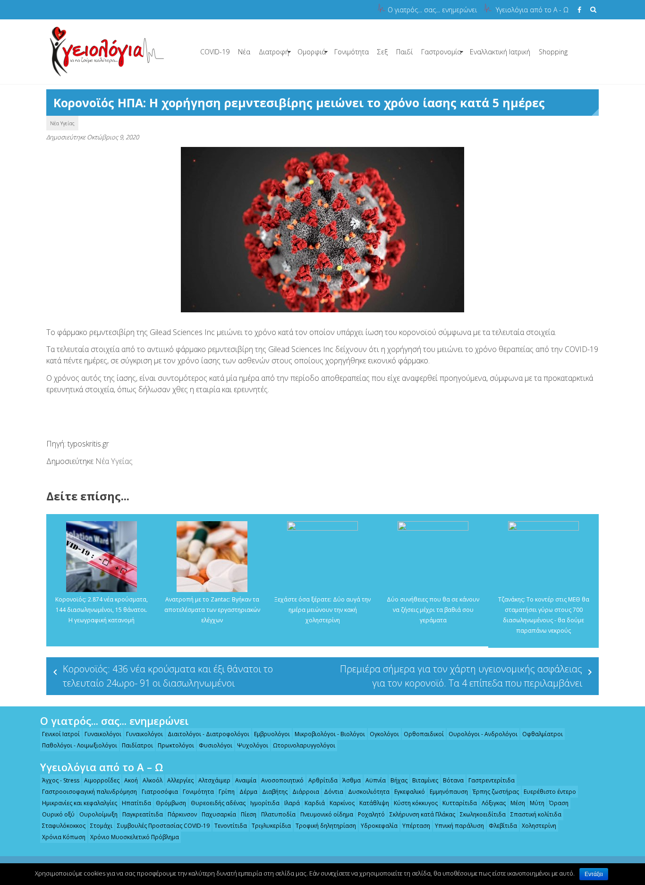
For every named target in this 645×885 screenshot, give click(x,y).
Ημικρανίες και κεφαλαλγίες (79, 803)
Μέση (517, 803)
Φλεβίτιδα (503, 826)
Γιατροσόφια (160, 792)
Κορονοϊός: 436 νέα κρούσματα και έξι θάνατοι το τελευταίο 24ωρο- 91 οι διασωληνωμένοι (168, 675)
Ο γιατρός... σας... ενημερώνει (432, 9)
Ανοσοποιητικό (282, 780)
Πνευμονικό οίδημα (326, 814)
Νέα (244, 51)
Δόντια (333, 792)
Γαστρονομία (441, 51)
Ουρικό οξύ (58, 814)
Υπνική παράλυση (459, 826)
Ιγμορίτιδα (265, 803)
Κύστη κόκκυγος (416, 803)
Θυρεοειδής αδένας (218, 803)
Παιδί (404, 51)
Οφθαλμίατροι (542, 734)
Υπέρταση (416, 826)
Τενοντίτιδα (230, 826)
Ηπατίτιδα (136, 803)
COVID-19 (214, 51)
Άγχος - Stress (60, 780)
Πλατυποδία (278, 814)
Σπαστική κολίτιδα (535, 814)
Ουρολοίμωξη (98, 814)
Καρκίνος (342, 803)
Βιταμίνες (425, 780)
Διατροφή (274, 51)
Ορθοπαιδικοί (424, 734)
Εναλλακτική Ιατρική (500, 51)
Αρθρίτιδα (323, 780)
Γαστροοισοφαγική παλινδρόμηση (89, 792)
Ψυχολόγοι (252, 745)
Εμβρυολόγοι (272, 734)
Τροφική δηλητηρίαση (326, 826)
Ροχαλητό (371, 814)
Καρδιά (315, 803)
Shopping (553, 51)
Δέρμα (248, 792)
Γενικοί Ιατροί (61, 734)
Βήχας (398, 780)
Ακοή (131, 780)
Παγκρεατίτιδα (142, 814)
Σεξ (382, 51)
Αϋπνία (375, 780)
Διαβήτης (275, 792)
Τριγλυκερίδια (271, 826)
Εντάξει (594, 874)
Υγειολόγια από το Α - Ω (532, 9)
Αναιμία (245, 780)
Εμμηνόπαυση (449, 792)
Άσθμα (351, 780)
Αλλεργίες (180, 780)
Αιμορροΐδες (101, 780)
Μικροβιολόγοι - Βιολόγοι (330, 734)
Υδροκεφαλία (379, 826)
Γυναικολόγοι (103, 734)
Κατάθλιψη (374, 803)
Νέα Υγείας (62, 123)
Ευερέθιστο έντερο (550, 792)
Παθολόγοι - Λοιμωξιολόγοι (79, 745)
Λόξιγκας (494, 803)
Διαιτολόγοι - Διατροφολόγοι (208, 734)
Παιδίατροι (137, 745)
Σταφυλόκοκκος (63, 826)
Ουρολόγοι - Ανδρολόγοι (483, 734)
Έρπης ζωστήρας (496, 792)
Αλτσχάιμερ (214, 780)
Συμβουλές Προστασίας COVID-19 (163, 826)
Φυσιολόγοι (215, 745)
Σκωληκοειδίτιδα (483, 814)
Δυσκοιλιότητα (369, 792)
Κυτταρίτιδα (459, 803)
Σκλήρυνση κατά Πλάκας (422, 814)
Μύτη (537, 803)
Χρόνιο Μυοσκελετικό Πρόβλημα (134, 837)
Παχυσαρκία (219, 814)
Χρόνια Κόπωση (63, 837)
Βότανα (453, 780)
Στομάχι (101, 826)
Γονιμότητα (351, 51)
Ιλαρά (292, 803)
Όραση (559, 803)
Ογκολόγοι (384, 734)
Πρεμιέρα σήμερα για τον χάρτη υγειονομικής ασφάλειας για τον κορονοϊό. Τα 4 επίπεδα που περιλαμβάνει (461, 675)
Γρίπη (227, 792)
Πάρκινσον (182, 814)
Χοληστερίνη (539, 826)
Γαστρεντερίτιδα (491, 780)
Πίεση (248, 814)
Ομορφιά (311, 51)
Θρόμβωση (171, 803)
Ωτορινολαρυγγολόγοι (304, 745)
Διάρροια (305, 792)
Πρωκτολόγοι (176, 745)
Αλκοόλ (152, 780)
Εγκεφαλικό (409, 792)
